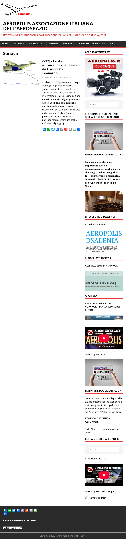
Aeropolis (66, 77)
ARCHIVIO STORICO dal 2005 (92, 43)
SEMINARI (53, 43)
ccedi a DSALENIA (96, 224)
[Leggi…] (59, 123)
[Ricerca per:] (104, 104)
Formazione (35, 43)
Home (5, 43)
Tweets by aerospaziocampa (99, 491)
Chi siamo (18, 43)
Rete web (67, 43)
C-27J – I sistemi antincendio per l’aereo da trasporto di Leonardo (61, 67)
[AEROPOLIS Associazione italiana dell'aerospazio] (18, 15)
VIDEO (113, 43)
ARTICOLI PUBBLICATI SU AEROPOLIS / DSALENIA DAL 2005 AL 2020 (102, 307)
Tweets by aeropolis (95, 354)
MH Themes (81, 536)
